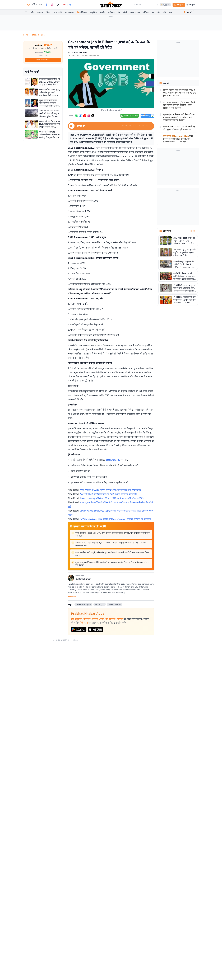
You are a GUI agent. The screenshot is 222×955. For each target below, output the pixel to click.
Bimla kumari (80, 52)
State (34, 35)
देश (164, 12)
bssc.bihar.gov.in (113, 459)
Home (25, 35)
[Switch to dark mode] (165, 4)
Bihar (43, 35)
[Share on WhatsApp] (76, 115)
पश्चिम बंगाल (69, 12)
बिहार (48, 12)
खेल (158, 12)
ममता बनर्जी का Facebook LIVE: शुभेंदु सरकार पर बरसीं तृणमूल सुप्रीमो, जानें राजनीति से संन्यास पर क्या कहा (112, 534)
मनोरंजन (111, 12)
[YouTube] (64, 5)
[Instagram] (52, 5)
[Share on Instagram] (88, 115)
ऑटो (125, 12)
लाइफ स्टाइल (135, 12)
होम (32, 12)
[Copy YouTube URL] (84, 115)
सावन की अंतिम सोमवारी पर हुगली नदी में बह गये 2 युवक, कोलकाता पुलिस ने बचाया (179, 128)
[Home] (111, 5)
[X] (58, 5)
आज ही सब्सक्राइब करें (42, 60)
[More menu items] (174, 12)
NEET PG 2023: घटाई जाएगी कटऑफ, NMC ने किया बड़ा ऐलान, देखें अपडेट (108, 494)
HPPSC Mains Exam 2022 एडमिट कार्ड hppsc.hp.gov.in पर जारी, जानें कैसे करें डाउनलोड (115, 519)
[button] (111, 83)
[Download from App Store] (95, 629)
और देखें (192, 231)
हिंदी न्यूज (84, 622)
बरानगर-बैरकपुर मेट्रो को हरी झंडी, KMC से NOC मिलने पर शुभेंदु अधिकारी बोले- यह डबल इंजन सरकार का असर (110, 544)
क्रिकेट (112, 618)
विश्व (170, 12)
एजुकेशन (93, 12)
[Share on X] (92, 115)
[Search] (155, 4)
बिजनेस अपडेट (98, 618)
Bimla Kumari (84, 579)
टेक (119, 12)
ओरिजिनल (83, 12)
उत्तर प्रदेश (58, 12)
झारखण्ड (40, 12)
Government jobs (83, 604)
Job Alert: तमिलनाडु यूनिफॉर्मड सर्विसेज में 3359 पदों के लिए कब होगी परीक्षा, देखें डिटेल (112, 498)
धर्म (153, 12)
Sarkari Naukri (114, 604)
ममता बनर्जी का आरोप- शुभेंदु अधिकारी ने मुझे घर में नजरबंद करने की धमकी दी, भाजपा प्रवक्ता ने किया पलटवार (112, 554)
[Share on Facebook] (80, 115)
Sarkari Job (99, 604)
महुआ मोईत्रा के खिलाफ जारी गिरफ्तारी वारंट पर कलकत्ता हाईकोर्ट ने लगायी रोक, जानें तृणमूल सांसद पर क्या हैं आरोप (112, 563)
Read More (72, 597)
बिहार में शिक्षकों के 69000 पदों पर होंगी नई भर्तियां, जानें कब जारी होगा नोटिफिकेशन (110, 489)
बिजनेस (102, 12)
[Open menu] (26, 12)
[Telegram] (70, 5)
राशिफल (146, 12)
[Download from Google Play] (78, 629)
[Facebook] (46, 5)
